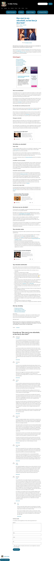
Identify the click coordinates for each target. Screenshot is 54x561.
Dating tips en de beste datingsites (20, 311)
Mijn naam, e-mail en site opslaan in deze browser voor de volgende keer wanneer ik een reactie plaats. (27, 546)
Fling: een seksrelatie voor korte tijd (20, 310)
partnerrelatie (27, 49)
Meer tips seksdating (19, 65)
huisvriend (27, 114)
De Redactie (17, 327)
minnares (28, 183)
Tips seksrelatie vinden (19, 62)
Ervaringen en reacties (28, 42)
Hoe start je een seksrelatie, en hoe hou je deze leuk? (26, 20)
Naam (14, 532)
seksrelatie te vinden (23, 52)
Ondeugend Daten (43, 12)
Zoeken (50, 3)
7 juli (16, 363)
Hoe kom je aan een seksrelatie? (21, 61)
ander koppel (32, 283)
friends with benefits (29, 157)
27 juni (17, 446)
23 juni (17, 464)
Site (13, 541)
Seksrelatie (24, 24)
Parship (21, 12)
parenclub (24, 283)
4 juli (16, 381)
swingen (29, 109)
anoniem (22, 237)
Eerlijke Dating (12, 4)
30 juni (17, 417)
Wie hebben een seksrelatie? (20, 60)
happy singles (16, 149)
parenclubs (34, 109)
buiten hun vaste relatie (24, 173)
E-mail (14, 537)
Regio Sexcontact (11, 12)
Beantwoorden (18, 359)
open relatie (14, 189)
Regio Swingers (30, 12)
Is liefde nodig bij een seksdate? (19, 309)
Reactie (14, 522)
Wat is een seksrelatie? (19, 59)
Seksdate (21, 24)
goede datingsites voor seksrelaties (24, 213)
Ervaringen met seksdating (19, 308)
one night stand (18, 50)
